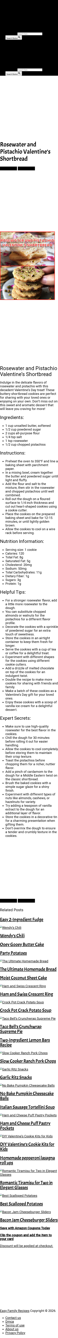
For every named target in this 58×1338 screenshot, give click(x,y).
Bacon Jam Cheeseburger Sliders (29, 1220)
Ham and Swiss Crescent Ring (26, 994)
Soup (7, 27)
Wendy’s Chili (12, 936)
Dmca (9, 1321)
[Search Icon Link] (6, 30)
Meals (8, 11)
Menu (4, 2)
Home (8, 8)
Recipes (9, 14)
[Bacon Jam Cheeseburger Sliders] (29, 1212)
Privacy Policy (15, 1333)
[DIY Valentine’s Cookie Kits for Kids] (29, 1136)
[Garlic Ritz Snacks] (29, 1069)
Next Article (26, 168)
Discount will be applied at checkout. (26, 1246)
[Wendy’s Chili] (29, 928)
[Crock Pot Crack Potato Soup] (29, 1002)
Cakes (8, 17)
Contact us (13, 1318)
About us (11, 1329)
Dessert (9, 20)
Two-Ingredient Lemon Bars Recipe (25, 1042)
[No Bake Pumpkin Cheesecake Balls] (29, 1085)
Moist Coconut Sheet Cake (23, 978)
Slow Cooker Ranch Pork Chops (28, 1061)
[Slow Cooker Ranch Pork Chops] (29, 1053)
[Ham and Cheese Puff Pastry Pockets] (29, 1115)
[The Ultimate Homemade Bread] (29, 961)
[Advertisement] (29, 108)
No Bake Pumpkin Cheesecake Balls (27, 1096)
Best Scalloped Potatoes (21, 1204)
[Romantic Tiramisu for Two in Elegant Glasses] (29, 1173)
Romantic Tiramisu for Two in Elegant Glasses (26, 1185)
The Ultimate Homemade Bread (28, 969)
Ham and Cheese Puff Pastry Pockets (25, 1125)
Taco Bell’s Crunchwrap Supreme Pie (21, 1029)
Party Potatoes (13, 953)
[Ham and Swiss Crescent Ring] (29, 986)
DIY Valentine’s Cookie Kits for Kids (27, 1146)
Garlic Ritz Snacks (16, 1077)
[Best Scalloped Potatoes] (29, 1196)
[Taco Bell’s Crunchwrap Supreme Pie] (29, 1018)
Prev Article (8, 168)
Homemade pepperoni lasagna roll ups (27, 1160)
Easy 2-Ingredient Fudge (21, 919)
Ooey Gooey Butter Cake (22, 944)
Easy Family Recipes (14, 1311)
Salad (8, 24)
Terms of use (15, 1325)
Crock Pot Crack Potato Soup (25, 1010)
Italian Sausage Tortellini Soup (27, 1107)
